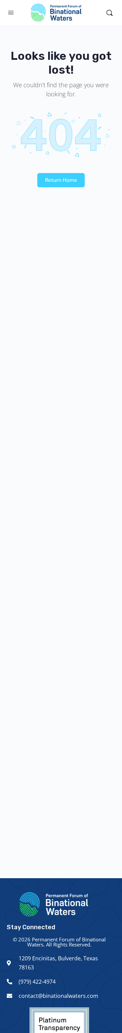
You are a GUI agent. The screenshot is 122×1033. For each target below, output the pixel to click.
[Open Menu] (11, 12)
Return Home (61, 179)
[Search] (109, 13)
